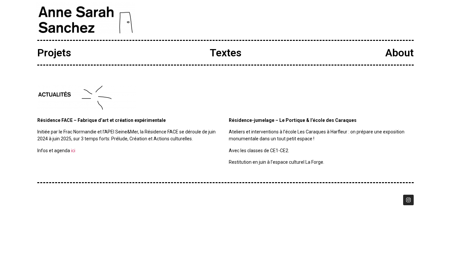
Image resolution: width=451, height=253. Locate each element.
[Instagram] (408, 200)
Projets (54, 52)
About (399, 52)
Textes (225, 52)
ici (73, 150)
